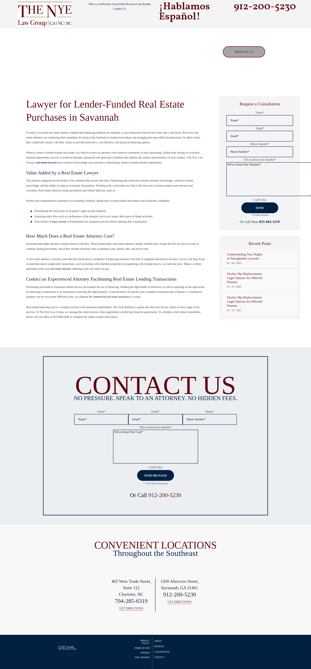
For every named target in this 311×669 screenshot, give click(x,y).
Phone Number (259, 144)
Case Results (143, 4)
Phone (209, 411)
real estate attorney (60, 268)
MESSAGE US (244, 51)
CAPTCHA (260, 200)
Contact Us (119, 8)
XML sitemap (142, 657)
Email (260, 128)
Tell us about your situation (260, 159)
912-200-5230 (61, 316)
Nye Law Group (69, 649)
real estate (43, 243)
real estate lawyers (46, 162)
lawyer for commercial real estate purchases (105, 296)
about (158, 641)
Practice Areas (110, 4)
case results (162, 652)
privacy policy (145, 642)
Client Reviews (127, 4)
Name (260, 112)
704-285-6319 (131, 601)
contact (159, 657)
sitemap (145, 653)
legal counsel (59, 221)
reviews (159, 646)
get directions (131, 608)
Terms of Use (142, 648)
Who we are (95, 4)
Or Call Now (260, 222)
